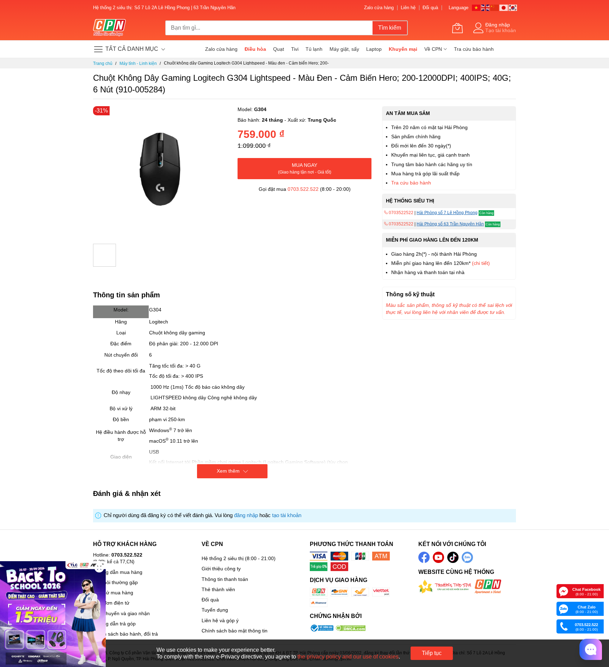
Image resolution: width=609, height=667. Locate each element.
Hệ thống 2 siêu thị (223, 558)
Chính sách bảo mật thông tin (234, 630)
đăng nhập (246, 515)
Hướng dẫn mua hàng (117, 572)
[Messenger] (563, 591)
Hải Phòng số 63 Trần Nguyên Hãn (450, 224)
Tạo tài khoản (500, 30)
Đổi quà (430, 7)
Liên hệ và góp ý (220, 620)
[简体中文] (494, 7)
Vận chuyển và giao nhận (121, 613)
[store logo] (109, 28)
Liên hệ (408, 7)
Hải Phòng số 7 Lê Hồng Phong (447, 212)
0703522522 (400, 212)
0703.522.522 (303, 189)
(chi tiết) (481, 263)
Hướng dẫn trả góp (114, 623)
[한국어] (513, 7)
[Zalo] (563, 608)
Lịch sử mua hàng (113, 592)
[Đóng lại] (99, 567)
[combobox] (269, 27)
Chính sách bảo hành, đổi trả (125, 634)
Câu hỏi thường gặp (115, 582)
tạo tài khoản (286, 515)
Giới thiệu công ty (221, 568)
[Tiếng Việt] (476, 7)
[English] (485, 7)
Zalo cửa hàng (379, 7)
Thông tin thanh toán (225, 579)
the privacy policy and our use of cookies (348, 657)
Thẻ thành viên (218, 589)
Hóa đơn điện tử (111, 603)
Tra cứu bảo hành (411, 183)
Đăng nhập (497, 25)
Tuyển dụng (215, 610)
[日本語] (504, 7)
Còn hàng (486, 213)
